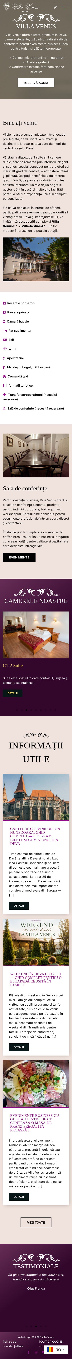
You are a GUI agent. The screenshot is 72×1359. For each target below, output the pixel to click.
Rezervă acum (36, 83)
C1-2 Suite (13, 665)
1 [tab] (16, 709)
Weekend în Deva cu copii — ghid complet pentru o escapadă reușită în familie (36, 979)
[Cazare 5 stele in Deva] (21, 7)
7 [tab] (45, 709)
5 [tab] (36, 709)
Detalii (13, 693)
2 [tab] (21, 709)
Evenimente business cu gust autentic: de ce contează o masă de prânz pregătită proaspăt (34, 1123)
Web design (24, 1337)
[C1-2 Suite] (36, 635)
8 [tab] (50, 709)
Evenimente (19, 557)
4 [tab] (31, 709)
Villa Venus (48, 1337)
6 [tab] (40, 709)
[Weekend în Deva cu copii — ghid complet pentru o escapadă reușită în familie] (36, 942)
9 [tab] (55, 709)
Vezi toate (36, 1222)
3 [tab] (26, 709)
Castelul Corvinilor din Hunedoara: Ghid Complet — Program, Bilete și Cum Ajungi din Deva (35, 836)
